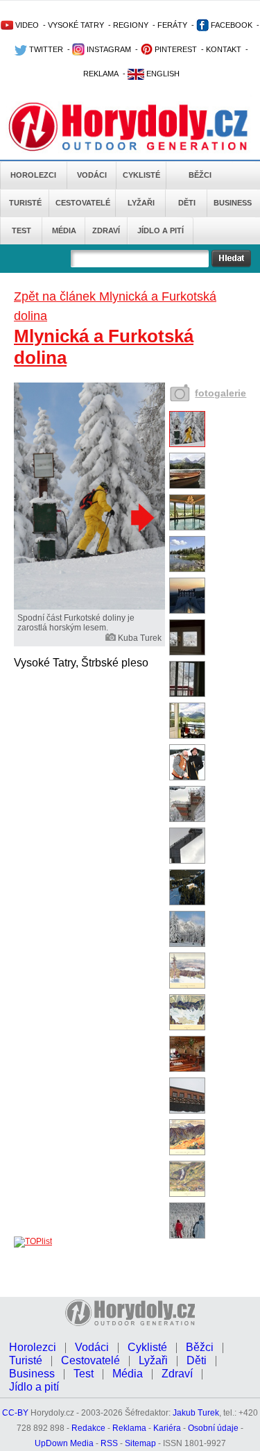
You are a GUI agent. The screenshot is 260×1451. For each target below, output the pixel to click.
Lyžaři (141, 203)
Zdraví (106, 230)
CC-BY (15, 1413)
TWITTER (45, 49)
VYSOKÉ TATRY (76, 25)
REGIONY (130, 25)
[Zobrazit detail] (187, 444)
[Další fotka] (140, 517)
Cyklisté (141, 175)
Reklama (129, 1428)
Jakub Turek (196, 1413)
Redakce (88, 1428)
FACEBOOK (230, 25)
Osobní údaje (213, 1428)
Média (64, 230)
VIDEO (26, 25)
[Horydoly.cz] (130, 124)
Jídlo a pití (160, 230)
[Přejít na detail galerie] (89, 607)
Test (21, 230)
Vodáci (92, 175)
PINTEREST (175, 49)
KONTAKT (223, 49)
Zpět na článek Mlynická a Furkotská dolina (115, 306)
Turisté (25, 203)
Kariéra (167, 1428)
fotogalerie (220, 393)
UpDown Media (64, 1443)
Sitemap (140, 1443)
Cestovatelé (82, 203)
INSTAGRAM (108, 49)
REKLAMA (101, 73)
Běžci (200, 175)
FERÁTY (172, 25)
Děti (187, 203)
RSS (109, 1443)
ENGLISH (162, 73)
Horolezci (33, 175)
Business (233, 203)
